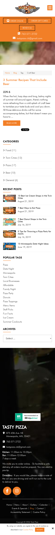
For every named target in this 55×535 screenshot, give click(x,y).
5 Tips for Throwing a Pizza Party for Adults (34, 232)
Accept (40, 530)
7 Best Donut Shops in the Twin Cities (32, 220)
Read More (12, 123)
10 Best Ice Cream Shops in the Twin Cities (35, 197)
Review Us (27, 28)
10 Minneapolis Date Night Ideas (33, 244)
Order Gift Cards (39, 21)
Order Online (16, 21)
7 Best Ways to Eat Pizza (29, 208)
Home (7, 73)
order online (24, 463)
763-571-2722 (29, 33)
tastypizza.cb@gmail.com (29, 38)
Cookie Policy (28, 530)
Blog (15, 73)
